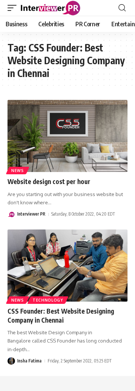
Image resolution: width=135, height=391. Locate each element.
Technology (48, 300)
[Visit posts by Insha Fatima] (11, 361)
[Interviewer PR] (50, 8)
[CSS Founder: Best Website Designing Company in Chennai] (68, 265)
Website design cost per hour (49, 181)
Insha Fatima (29, 361)
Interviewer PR (31, 214)
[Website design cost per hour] (68, 136)
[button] (14, 8)
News (17, 170)
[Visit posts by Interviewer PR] (11, 214)
